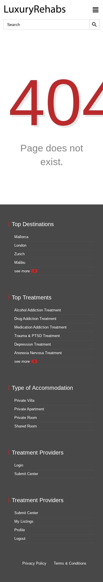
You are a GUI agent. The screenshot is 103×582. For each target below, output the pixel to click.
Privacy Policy (34, 563)
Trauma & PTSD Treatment (37, 336)
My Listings (23, 521)
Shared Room (25, 426)
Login (18, 465)
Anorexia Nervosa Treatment (38, 353)
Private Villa (24, 400)
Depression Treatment (32, 344)
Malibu (19, 262)
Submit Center (26, 474)
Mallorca (21, 237)
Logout (19, 538)
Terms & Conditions (70, 563)
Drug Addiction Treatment (35, 319)
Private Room (25, 417)
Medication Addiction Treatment (40, 327)
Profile (19, 530)
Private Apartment (29, 409)
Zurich (19, 254)
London (20, 245)
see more (22, 271)
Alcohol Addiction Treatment (37, 310)
